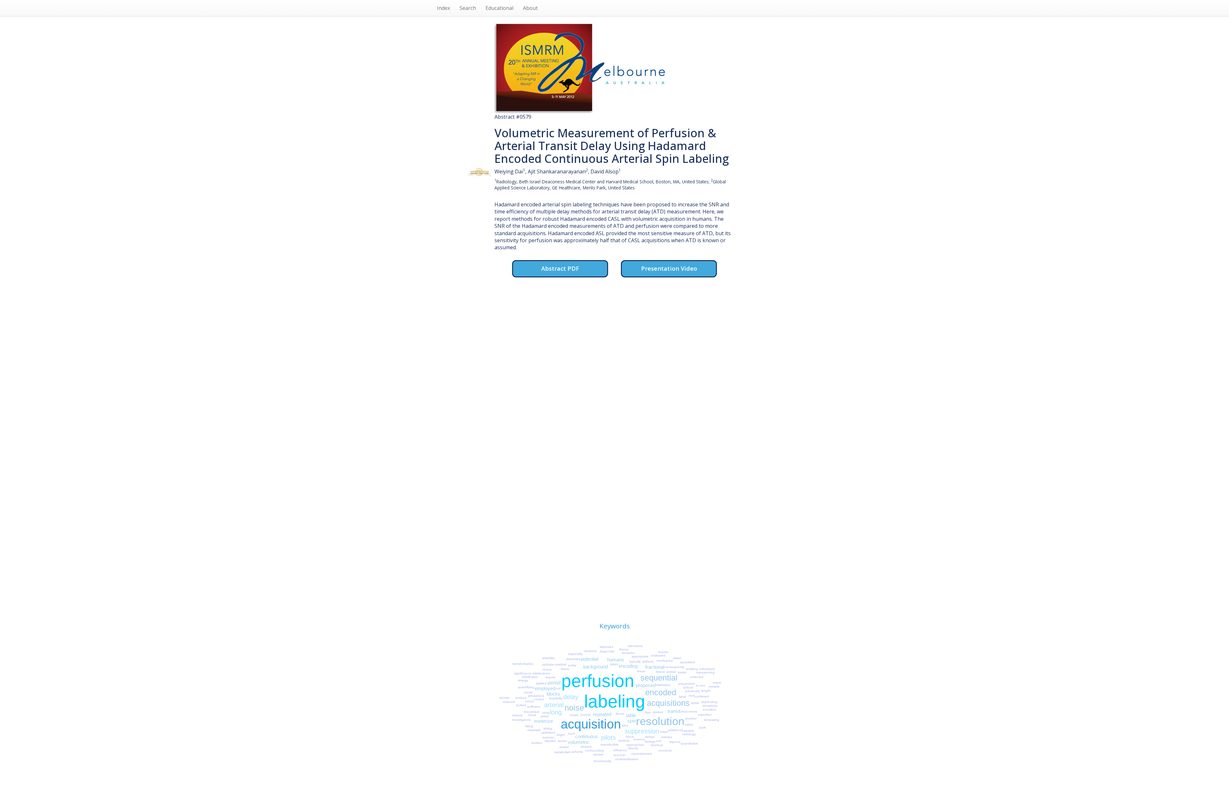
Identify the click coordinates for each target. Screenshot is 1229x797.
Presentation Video (669, 268)
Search (468, 8)
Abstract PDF (560, 268)
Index (443, 8)
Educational (499, 8)
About (530, 8)
